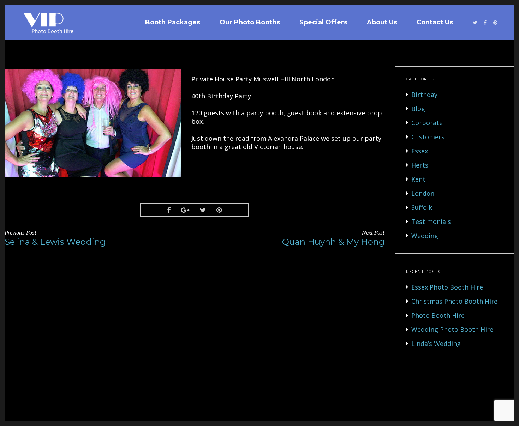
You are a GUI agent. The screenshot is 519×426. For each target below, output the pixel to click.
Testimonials (431, 221)
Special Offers (323, 22)
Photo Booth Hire (438, 315)
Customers (428, 137)
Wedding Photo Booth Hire (452, 329)
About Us (382, 22)
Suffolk (421, 207)
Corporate (427, 122)
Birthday (424, 94)
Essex (419, 151)
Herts (419, 165)
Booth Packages (172, 22)
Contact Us (435, 22)
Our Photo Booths (250, 22)
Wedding (424, 235)
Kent (418, 179)
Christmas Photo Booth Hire (454, 301)
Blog (418, 108)
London (422, 193)
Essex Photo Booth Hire (447, 287)
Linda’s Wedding (436, 343)
